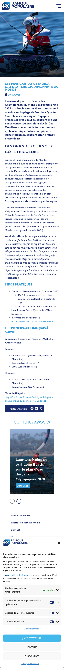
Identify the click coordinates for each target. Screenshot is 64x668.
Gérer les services (31, 629)
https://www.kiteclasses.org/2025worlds (33, 321)
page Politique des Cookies (17, 575)
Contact (15, 530)
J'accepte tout (32, 638)
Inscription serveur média (25, 522)
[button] (59, 543)
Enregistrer (32, 656)
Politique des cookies (30, 663)
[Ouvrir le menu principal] (58, 6)
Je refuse (32, 647)
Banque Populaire (20, 515)
